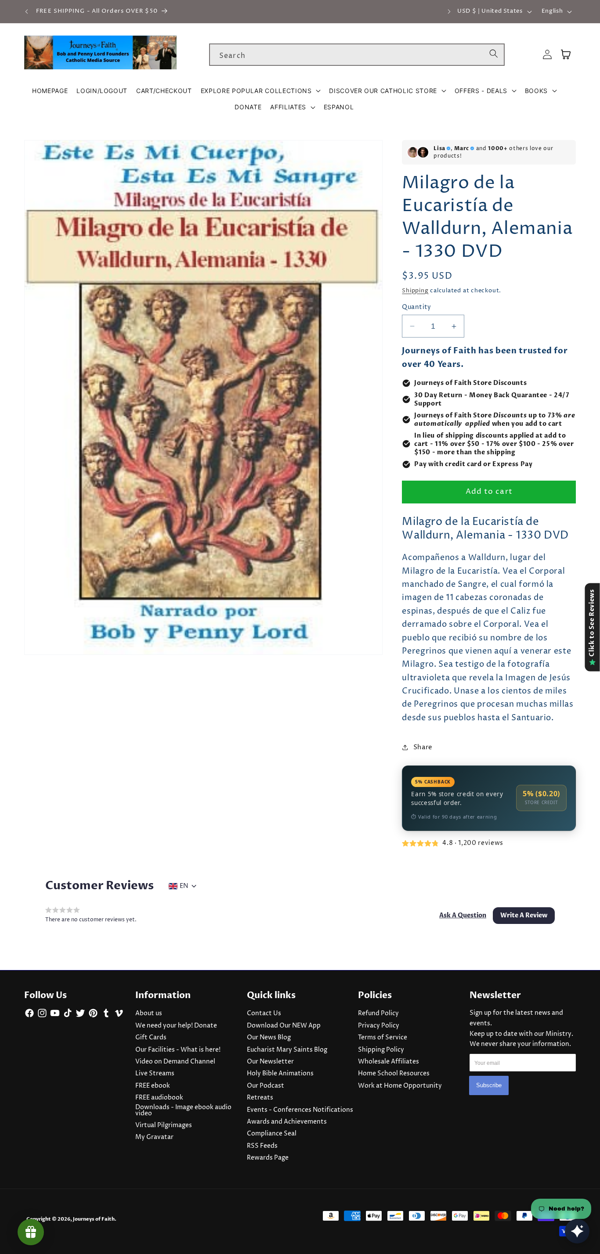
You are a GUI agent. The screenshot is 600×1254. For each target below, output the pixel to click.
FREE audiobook (159, 1098)
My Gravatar (154, 1137)
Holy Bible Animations (280, 1074)
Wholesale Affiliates (388, 1062)
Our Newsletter (270, 1062)
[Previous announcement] (26, 11)
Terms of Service (382, 1038)
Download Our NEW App (284, 1026)
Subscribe (489, 1085)
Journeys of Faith (94, 1219)
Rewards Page (268, 1158)
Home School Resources (394, 1074)
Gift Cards (150, 1038)
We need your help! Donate (176, 1026)
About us (148, 1013)
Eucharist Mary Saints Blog (287, 1050)
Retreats (260, 1098)
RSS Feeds (262, 1146)
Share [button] (423, 747)
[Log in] (547, 55)
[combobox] (357, 55)
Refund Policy (378, 1013)
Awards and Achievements (287, 1122)
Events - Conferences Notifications (300, 1110)
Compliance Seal (271, 1134)
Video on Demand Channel (175, 1062)
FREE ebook (152, 1086)
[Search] (493, 54)
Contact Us (264, 1013)
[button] (260, 91)
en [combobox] (184, 886)
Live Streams (154, 1074)
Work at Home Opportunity (400, 1086)
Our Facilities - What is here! (177, 1050)
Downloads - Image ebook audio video (183, 1110)
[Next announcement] (449, 11)
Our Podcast (265, 1086)
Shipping (415, 291)
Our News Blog (269, 1038)
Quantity (416, 307)
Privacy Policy (378, 1026)
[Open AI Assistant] (577, 1231)
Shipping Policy (381, 1050)
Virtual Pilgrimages (163, 1125)
